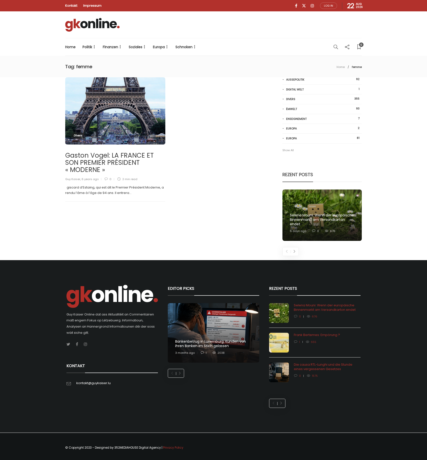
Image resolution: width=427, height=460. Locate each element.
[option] (322, 215)
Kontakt (71, 5)
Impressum (92, 5)
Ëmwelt (323, 109)
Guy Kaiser (72, 179)
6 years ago (90, 179)
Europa (159, 46)
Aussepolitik (323, 79)
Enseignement (323, 119)
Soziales (135, 46)
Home (70, 46)
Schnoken (183, 46)
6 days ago (298, 231)
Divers (78, 135)
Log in (328, 6)
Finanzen (110, 46)
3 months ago (185, 353)
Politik (87, 46)
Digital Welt (323, 89)
